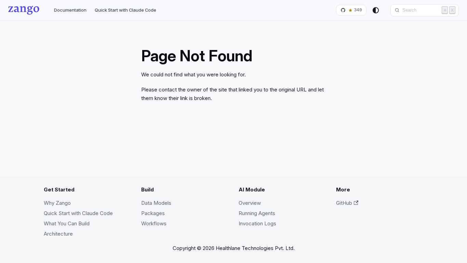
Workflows (153, 223)
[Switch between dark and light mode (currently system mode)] (376, 10)
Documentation (70, 10)
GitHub (344, 203)
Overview (250, 203)
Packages (153, 213)
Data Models (156, 203)
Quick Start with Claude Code (125, 10)
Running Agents (257, 213)
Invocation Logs (257, 223)
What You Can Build (67, 223)
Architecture (58, 233)
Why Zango (57, 203)
